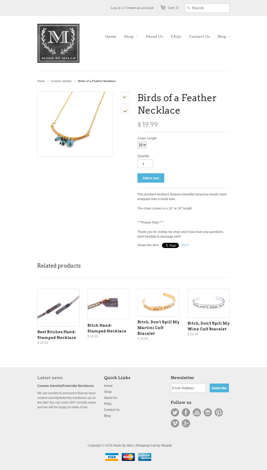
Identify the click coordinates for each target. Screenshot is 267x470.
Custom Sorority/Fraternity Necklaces (65, 386)
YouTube (197, 412)
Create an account (140, 8)
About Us (110, 398)
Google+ (186, 423)
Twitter (175, 412)
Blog (107, 416)
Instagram (208, 412)
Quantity (143, 156)
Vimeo (175, 423)
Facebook (186, 412)
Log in (115, 8)
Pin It (185, 245)
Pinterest (219, 412)
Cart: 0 (173, 8)
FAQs (108, 404)
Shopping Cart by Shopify (154, 445)
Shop (108, 392)
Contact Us (112, 410)
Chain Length (147, 138)
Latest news (50, 377)
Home (108, 386)
